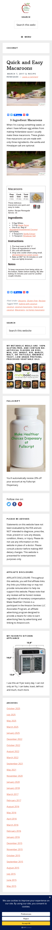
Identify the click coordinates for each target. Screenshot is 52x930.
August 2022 (13, 751)
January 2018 (13, 788)
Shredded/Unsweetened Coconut (23, 229)
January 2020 (13, 782)
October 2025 (13, 708)
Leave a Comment (30, 77)
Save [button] (35, 208)
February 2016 (14, 831)
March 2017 (12, 794)
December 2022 (14, 739)
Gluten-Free (32, 300)
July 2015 (11, 873)
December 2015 (14, 843)
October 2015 (13, 855)
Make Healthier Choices (26, 8)
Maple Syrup (23, 225)
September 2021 (15, 763)
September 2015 (15, 861)
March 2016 (12, 824)
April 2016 (12, 818)
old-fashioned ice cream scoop (25, 255)
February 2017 (14, 800)
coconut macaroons (23, 307)
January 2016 (13, 837)
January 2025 (13, 733)
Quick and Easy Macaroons (25, 65)
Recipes (42, 300)
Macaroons (20, 310)
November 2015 (15, 849)
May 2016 (11, 812)
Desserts (22, 300)
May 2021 (11, 769)
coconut (10, 307)
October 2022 (13, 745)
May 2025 (11, 720)
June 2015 (12, 880)
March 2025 (12, 726)
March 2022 (12, 757)
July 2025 (11, 714)
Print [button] (38, 208)
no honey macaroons (35, 310)
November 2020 (15, 775)
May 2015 (11, 886)
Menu (28, 37)
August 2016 (13, 806)
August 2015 (13, 867)
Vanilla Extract (29, 234)
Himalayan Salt (29, 236)
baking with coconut (28, 303)
